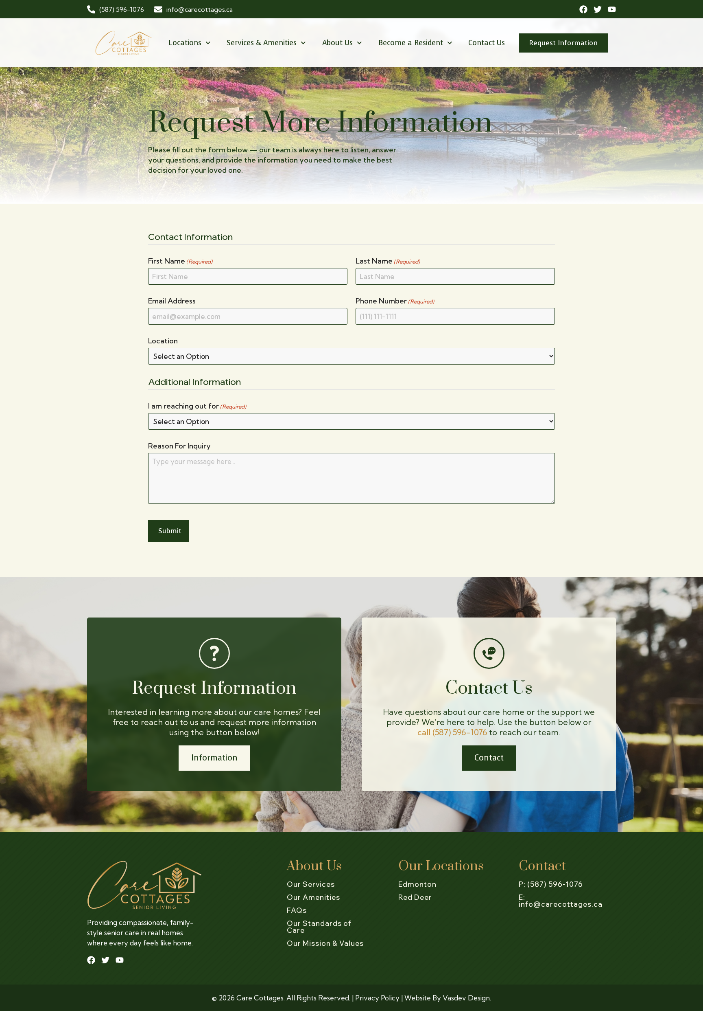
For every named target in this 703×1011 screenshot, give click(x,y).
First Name (180, 261)
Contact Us (486, 43)
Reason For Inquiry (179, 446)
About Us (337, 43)
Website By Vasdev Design (447, 997)
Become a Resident (410, 43)
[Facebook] (583, 9)
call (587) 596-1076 (452, 732)
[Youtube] (612, 9)
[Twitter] (598, 9)
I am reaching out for (197, 406)
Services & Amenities (262, 43)
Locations (184, 43)
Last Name (388, 261)
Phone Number (395, 301)
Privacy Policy (377, 997)
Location (163, 341)
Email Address (172, 301)
